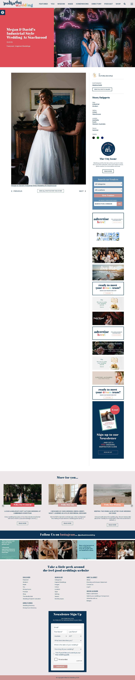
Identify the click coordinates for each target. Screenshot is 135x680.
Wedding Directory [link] (28, 605)
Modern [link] (95, 106)
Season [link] (57, 596)
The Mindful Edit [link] (28, 596)
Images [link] (57, 584)
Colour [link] (57, 587)
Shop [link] (118, 4)
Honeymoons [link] (82, 4)
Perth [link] (94, 122)
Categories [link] (58, 580)
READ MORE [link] (108, 171)
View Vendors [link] (108, 195)
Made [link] (70, 4)
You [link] (52, 4)
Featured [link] (43, 4)
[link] (2, 12)
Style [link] (56, 591)
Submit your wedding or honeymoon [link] (98, 596)
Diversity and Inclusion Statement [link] (97, 582)
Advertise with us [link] (92, 598)
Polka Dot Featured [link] (22, 505)
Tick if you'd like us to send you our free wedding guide (67, 654)
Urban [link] (94, 112)
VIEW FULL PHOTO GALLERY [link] (102, 89)
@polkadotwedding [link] (86, 535)
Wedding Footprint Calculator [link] (32, 599)
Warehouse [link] (96, 114)
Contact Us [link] (90, 584)
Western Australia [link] (98, 124)
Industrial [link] (95, 104)
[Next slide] (131, 505)
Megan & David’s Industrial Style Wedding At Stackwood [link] (33, 186)
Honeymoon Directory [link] (29, 608)
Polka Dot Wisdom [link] (112, 505)
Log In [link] (88, 587)
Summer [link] (95, 130)
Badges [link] (89, 600)
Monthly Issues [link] (59, 599)
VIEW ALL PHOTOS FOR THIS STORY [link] (50, 191)
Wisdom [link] (61, 4)
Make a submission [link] (92, 593)
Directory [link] (96, 4)
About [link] (88, 580)
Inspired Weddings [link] (22, 46)
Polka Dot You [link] (67, 505)
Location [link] (57, 589)
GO (119, 204)
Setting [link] (57, 594)
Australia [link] (95, 120)
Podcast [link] (108, 4)
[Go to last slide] (3, 505)
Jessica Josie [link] (97, 85)
